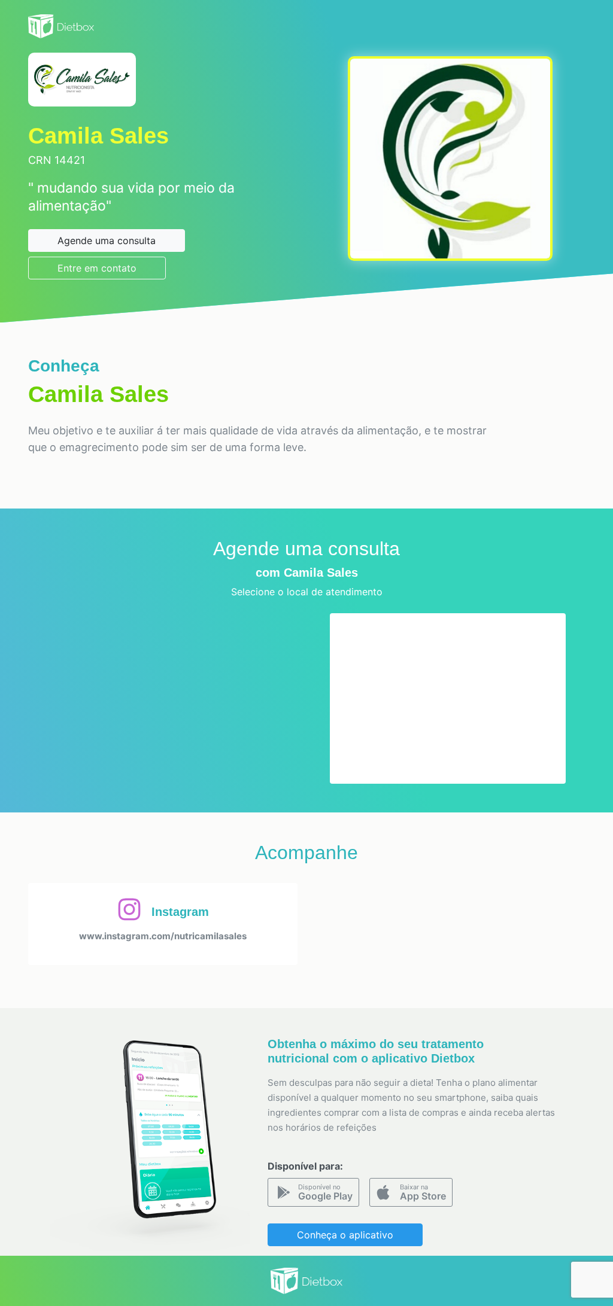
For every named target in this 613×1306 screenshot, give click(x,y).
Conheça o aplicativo (345, 1235)
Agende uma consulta (106, 240)
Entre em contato (96, 268)
